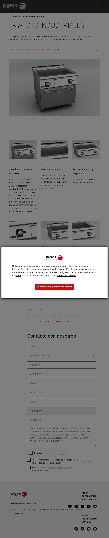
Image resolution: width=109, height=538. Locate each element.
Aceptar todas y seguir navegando (54, 286)
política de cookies (66, 275)
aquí (18, 275)
